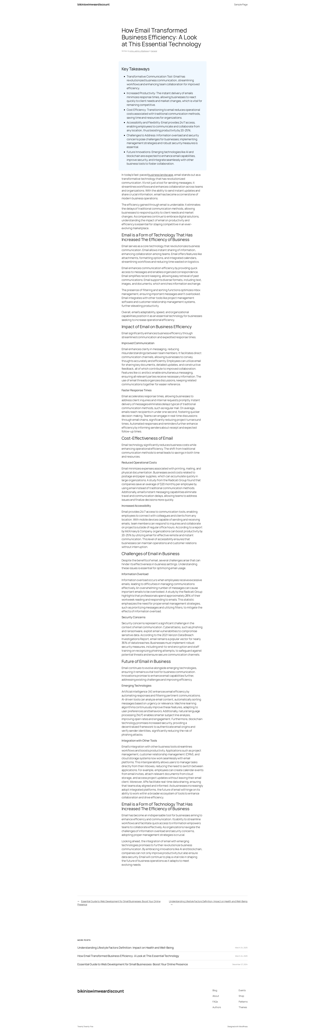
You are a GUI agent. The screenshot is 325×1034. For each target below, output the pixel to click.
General (154, 51)
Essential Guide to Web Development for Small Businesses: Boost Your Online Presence (132, 964)
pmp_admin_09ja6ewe (139, 51)
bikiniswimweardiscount (93, 4)
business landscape (160, 175)
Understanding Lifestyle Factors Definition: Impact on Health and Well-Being (208, 901)
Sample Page (241, 4)
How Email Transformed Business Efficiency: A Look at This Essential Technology (128, 956)
